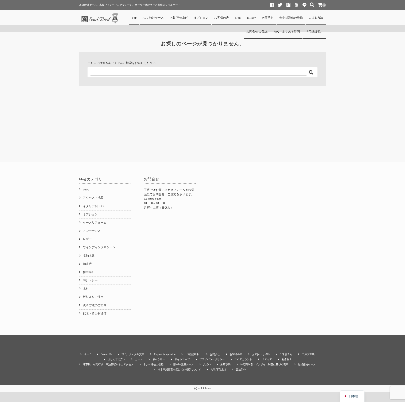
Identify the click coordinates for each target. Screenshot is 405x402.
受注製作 (241, 369)
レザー (87, 239)
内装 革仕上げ (179, 17)
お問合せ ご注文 (257, 31)
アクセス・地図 (93, 197)
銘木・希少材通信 (95, 313)
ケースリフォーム (95, 222)
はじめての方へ (116, 359)
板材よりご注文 (93, 296)
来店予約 (268, 17)
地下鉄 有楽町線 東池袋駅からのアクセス (108, 364)
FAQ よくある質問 (287, 31)
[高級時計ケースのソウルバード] (100, 18)
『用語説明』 (314, 31)
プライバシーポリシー (212, 359)
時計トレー (90, 280)
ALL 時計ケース (153, 17)
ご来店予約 (285, 354)
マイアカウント (243, 359)
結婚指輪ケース (307, 364)
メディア (267, 359)
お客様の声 (221, 17)
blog (238, 17)
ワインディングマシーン (99, 247)
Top (134, 17)
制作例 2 (286, 359)
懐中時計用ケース (183, 364)
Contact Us (106, 354)
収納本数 (89, 255)
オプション (201, 17)
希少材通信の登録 (291, 17)
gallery (251, 17)
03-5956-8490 (152, 198)
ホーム (88, 354)
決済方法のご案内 (95, 305)
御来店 (87, 264)
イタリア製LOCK (94, 206)
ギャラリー (158, 359)
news (86, 189)
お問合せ (215, 354)
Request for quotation (165, 354)
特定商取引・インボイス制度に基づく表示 (264, 364)
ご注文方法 (316, 17)
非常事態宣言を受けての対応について (179, 369)
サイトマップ (182, 359)
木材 (86, 288)
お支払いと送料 (261, 354)
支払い (207, 364)
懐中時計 (89, 272)
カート (139, 359)
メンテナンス (92, 230)
